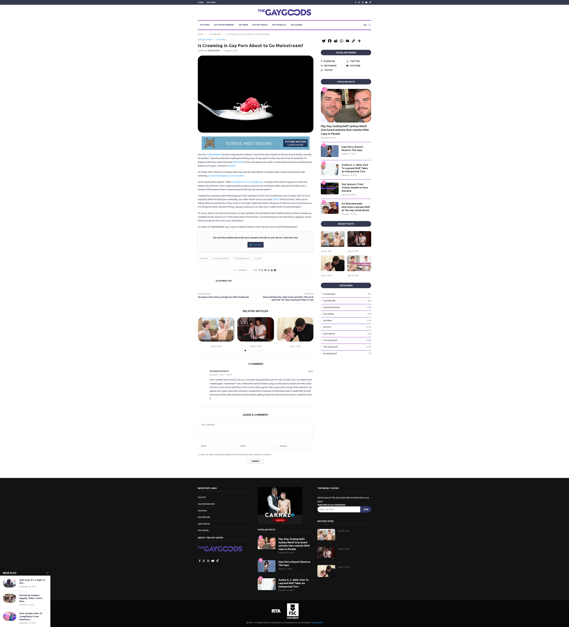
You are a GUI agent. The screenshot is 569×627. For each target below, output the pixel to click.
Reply (311, 371)
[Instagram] (362, 2)
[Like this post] (256, 270)
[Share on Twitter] (262, 270)
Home (200, 34)
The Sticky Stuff (347, 347)
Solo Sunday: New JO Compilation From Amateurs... (30, 616)
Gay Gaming (296, 25)
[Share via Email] (275, 270)
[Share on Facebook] (259, 270)
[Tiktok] (370, 2)
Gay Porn (204, 25)
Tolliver (275, 199)
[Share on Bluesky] (272, 270)
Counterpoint (347, 294)
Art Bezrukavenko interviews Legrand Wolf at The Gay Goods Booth (356, 207)
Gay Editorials (260, 25)
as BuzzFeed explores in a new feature (226, 176)
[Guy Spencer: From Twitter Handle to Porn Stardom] (330, 188)
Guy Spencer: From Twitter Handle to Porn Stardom (355, 187)
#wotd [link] (231, 166)
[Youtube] (366, 2)
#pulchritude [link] (239, 162)
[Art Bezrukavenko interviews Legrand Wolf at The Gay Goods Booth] (330, 208)
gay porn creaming (221, 258)
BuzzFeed (204, 258)
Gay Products (279, 25)
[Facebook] (355, 2)
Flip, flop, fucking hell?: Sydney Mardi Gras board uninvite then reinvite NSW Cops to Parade (345, 130)
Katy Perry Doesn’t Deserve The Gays (352, 148)
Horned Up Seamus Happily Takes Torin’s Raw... (30, 598)
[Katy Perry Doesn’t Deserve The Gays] (330, 151)
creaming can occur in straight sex (247, 182)
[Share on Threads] (268, 270)
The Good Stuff (347, 340)
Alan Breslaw (214, 50)
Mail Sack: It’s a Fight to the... (32, 581)
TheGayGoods (316, 622)
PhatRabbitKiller (214, 154)
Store (200, 2)
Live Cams (210, 2)
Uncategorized (347, 353)
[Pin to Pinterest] (265, 270)
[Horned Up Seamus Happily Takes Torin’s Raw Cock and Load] (9, 598)
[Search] (369, 25)
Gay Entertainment (224, 25)
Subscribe (256, 245)
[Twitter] (359, 2)
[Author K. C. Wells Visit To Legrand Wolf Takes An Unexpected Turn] (330, 169)
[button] (201, 334)
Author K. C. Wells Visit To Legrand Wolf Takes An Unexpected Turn (355, 168)
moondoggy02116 (219, 371)
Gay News (243, 25)
